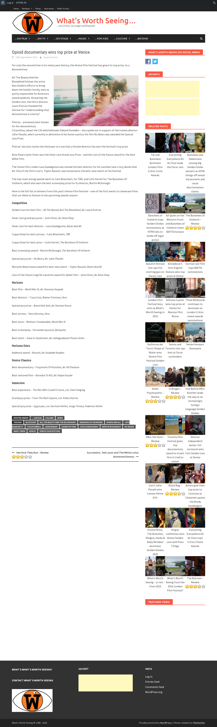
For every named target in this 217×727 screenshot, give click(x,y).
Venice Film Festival (50, 431)
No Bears (129, 426)
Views (38, 8)
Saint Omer (19, 431)
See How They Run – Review (32, 452)
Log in (148, 676)
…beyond (141, 38)
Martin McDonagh (111, 426)
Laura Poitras (69, 426)
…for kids (101, 38)
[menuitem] (3, 2)
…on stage (60, 38)
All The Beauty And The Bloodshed (58, 422)
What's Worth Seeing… (96, 20)
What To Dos (63, 8)
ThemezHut (199, 722)
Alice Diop (31, 422)
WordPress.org (153, 692)
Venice (32, 431)
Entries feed (152, 681)
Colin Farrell (34, 426)
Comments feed (154, 687)
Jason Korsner (50, 57)
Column (49, 418)
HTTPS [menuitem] (21, 2)
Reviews (26, 8)
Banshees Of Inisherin (91, 422)
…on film (20, 38)
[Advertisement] (172, 89)
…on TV (40, 38)
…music (81, 38)
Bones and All (113, 422)
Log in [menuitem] (10, 2)
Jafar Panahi (51, 426)
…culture (120, 38)
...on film (37, 418)
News (16, 8)
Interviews (49, 8)
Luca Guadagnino (89, 426)
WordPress (166, 722)
